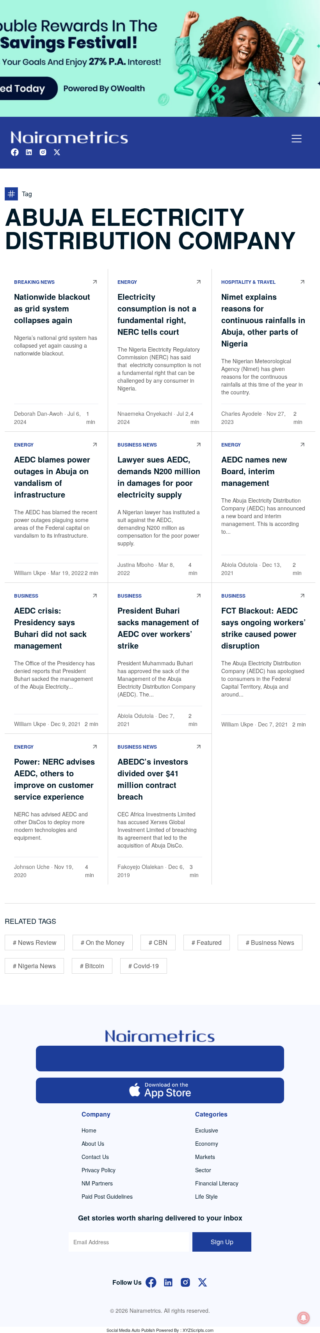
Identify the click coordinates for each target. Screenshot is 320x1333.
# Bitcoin (92, 965)
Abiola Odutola (239, 564)
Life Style (206, 1196)
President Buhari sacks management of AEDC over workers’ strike (158, 628)
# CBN (158, 942)
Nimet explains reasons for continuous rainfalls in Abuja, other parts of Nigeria (263, 320)
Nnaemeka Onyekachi (144, 413)
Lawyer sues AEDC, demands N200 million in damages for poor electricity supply (158, 477)
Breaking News (34, 281)
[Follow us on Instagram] (43, 151)
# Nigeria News (34, 965)
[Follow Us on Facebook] (151, 1281)
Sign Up (222, 1241)
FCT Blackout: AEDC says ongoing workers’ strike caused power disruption (263, 628)
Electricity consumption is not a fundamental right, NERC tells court (156, 314)
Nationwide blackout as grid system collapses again (52, 308)
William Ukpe (30, 573)
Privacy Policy (99, 1170)
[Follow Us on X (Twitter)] (202, 1281)
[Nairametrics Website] (69, 136)
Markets (205, 1157)
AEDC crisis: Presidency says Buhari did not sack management (50, 628)
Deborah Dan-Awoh (38, 413)
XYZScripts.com (198, 1330)
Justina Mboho (135, 564)
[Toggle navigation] (296, 138)
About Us (93, 1143)
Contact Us (95, 1157)
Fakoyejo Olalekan (140, 866)
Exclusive (206, 1130)
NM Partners (97, 1183)
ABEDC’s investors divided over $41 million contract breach (152, 779)
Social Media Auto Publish (131, 1330)
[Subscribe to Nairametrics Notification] (303, 1318)
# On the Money (102, 942)
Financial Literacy (216, 1183)
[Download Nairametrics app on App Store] (160, 1090)
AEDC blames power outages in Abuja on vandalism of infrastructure (52, 477)
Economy (206, 1143)
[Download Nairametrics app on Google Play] (160, 1058)
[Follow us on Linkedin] (29, 151)
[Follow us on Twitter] (57, 151)
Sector (203, 1170)
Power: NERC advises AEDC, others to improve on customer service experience (54, 779)
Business (26, 595)
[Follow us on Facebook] (15, 151)
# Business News (270, 942)
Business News (137, 444)
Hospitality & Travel (248, 281)
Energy (127, 281)
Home (89, 1130)
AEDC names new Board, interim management (254, 471)
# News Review (35, 942)
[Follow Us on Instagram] (185, 1281)
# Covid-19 (143, 965)
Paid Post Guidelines (107, 1196)
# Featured (207, 942)
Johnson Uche (32, 866)
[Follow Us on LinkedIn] (168, 1281)
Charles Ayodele (241, 413)
